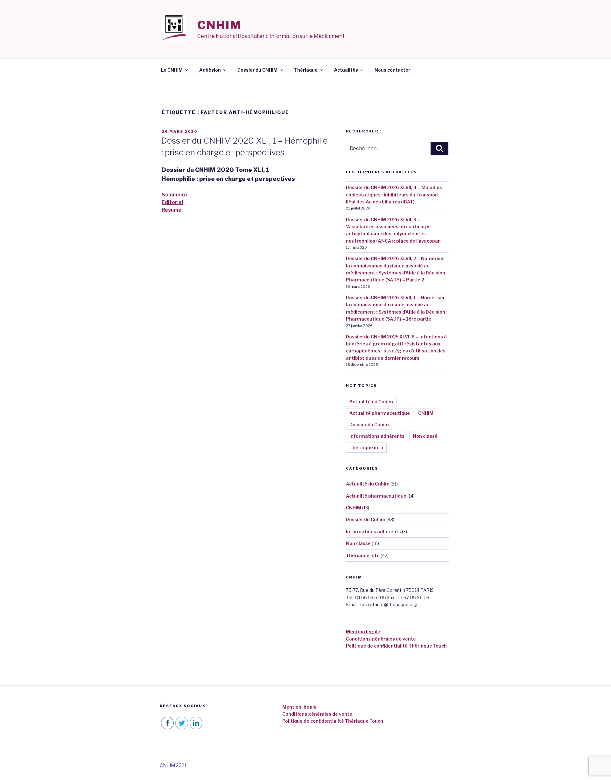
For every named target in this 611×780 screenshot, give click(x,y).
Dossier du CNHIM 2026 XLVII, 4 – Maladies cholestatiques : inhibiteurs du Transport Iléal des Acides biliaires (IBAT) (394, 194)
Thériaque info (366, 447)
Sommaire (174, 195)
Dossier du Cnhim (369, 424)
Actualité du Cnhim (371, 401)
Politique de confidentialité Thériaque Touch (396, 646)
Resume (171, 210)
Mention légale (363, 631)
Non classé (425, 436)
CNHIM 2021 (173, 765)
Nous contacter (392, 70)
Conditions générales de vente (381, 639)
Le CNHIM (172, 70)
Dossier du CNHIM (257, 70)
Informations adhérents (376, 436)
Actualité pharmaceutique (379, 413)
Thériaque (306, 70)
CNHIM (219, 25)
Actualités (346, 70)
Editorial (172, 202)
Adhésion (210, 70)
